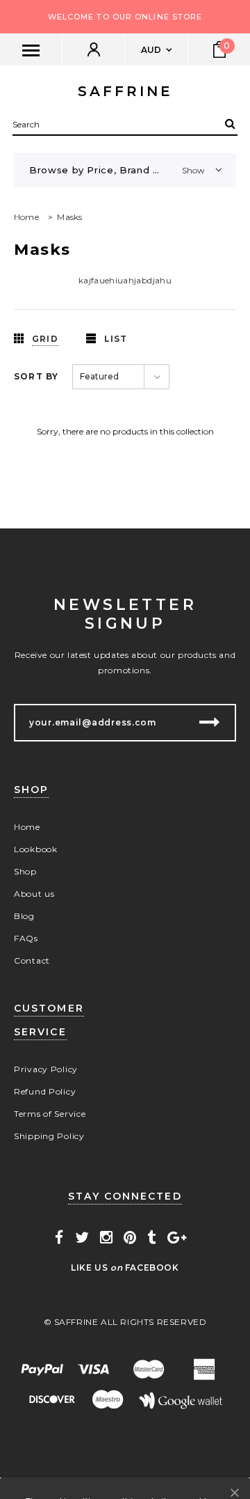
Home (26, 217)
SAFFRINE (125, 91)
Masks (69, 217)
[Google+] (177, 1238)
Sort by (36, 376)
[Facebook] (59, 1238)
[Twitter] (82, 1238)
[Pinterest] (130, 1238)
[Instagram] (106, 1238)
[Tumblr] (151, 1238)
